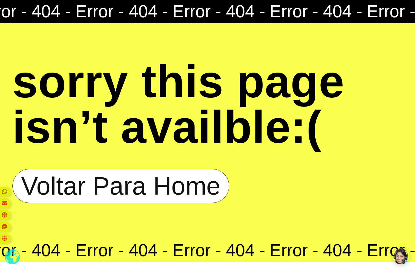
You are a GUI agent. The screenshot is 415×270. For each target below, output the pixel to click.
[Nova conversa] (400, 255)
